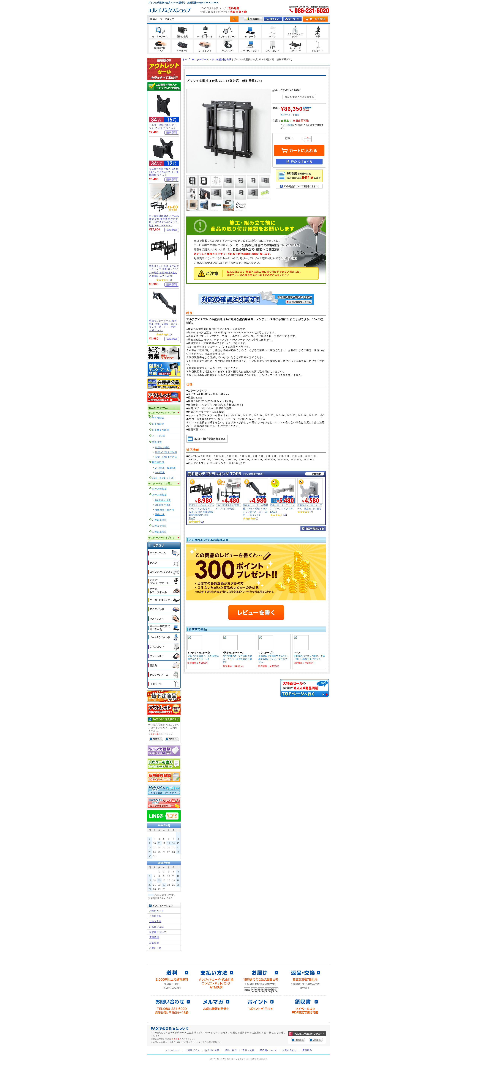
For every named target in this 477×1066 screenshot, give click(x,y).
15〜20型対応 (159, 489)
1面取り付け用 (163, 500)
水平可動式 (158, 424)
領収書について (157, 932)
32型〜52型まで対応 (166, 457)
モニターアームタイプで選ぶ (161, 413)
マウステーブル (266, 652)
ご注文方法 (155, 921)
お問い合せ (155, 948)
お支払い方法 (156, 926)
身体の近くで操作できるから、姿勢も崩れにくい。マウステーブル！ (274, 659)
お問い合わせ (289, 1050)
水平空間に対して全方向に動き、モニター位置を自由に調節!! (237, 659)
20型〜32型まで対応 (166, 452)
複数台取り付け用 (164, 510)
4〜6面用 (160, 472)
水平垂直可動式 (160, 430)
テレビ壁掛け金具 (221, 59)
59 (284, 515)
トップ (186, 59)
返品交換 (154, 942)
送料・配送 (231, 1050)
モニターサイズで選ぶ (160, 483)
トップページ (172, 1050)
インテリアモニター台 (198, 652)
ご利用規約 (155, 916)
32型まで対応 (159, 526)
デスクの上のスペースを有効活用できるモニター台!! (203, 657)
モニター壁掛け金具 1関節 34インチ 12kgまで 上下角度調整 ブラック (164, 171)
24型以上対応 (159, 520)
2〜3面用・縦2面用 (165, 468)
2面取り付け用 (163, 505)
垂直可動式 (158, 418)
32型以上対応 (159, 532)
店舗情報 (154, 937)
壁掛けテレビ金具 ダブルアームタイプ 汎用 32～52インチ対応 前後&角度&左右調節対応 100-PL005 (201, 511)
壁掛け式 (157, 442)
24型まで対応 (162, 447)
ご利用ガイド (156, 911)
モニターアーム (158, 407)
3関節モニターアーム (233, 652)
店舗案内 (307, 1050)
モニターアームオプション (161, 538)
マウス (297, 652)
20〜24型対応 (159, 495)
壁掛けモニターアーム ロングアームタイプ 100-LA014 (282, 508)
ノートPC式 (158, 436)
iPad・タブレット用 (163, 478)
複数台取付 (158, 462)
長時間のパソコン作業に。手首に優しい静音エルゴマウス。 (309, 657)
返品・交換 (248, 1050)
